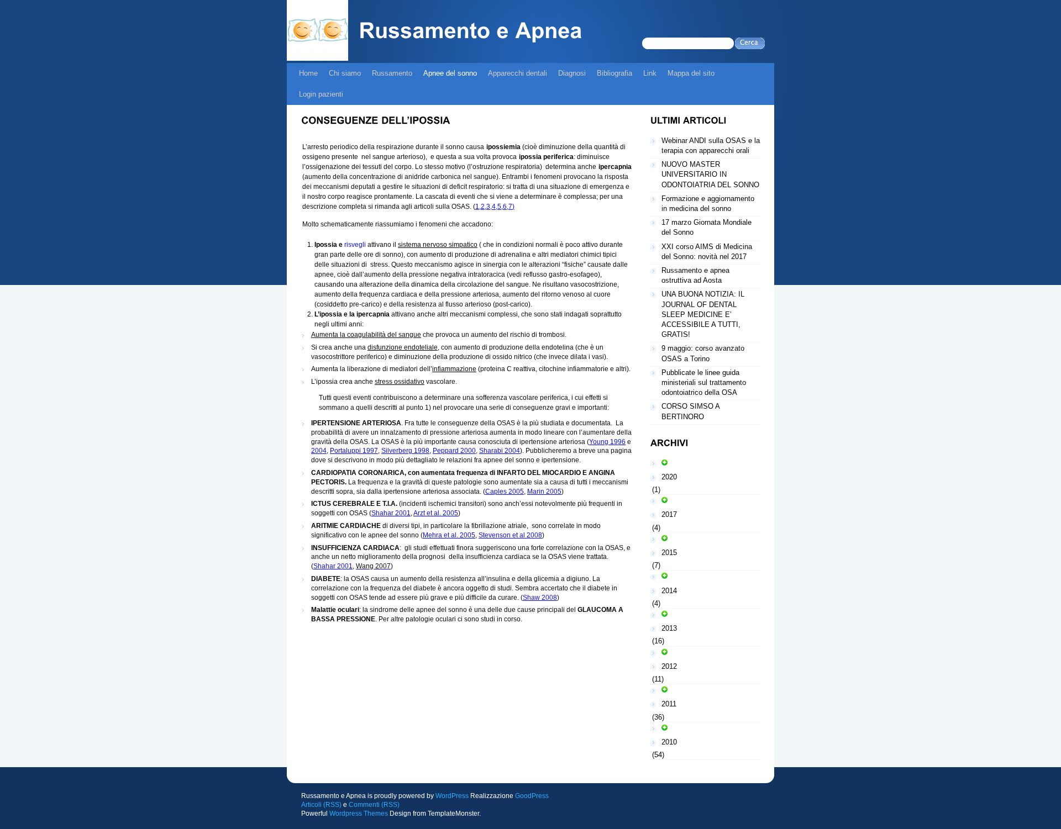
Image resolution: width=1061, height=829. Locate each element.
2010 (669, 742)
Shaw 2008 (540, 597)
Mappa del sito (691, 73)
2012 (669, 666)
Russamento (392, 73)
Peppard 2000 (454, 451)
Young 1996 (607, 442)
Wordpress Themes (358, 813)
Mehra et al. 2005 (449, 535)
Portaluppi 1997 (354, 451)
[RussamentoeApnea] (470, 34)
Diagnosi (572, 73)
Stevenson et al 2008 (510, 535)
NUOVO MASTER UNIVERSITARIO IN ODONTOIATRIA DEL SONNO (710, 174)
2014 (669, 591)
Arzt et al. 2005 (435, 513)
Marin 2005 (544, 491)
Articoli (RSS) (321, 805)
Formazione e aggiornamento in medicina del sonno (707, 203)
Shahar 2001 (391, 513)
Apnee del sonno (450, 73)
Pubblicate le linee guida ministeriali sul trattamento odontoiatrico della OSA (703, 382)
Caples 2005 (504, 491)
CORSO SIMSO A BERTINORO (690, 411)
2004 (319, 451)
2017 (669, 514)
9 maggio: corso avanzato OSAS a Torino (702, 353)
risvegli (355, 245)
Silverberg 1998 (405, 451)
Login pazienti (321, 94)
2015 (669, 552)
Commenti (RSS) (374, 805)
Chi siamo (345, 73)
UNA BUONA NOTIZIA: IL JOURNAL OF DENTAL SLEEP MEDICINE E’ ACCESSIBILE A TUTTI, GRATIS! (702, 314)
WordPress (452, 796)
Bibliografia (614, 73)
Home (308, 73)
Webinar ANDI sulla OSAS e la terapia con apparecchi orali (710, 145)
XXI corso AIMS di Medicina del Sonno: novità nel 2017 (706, 251)
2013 (669, 628)
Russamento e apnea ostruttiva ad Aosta (695, 275)
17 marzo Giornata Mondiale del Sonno (706, 227)
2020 (669, 477)
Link (649, 73)
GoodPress (532, 796)
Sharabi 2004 (499, 451)
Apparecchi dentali (517, 73)
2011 (668, 704)
